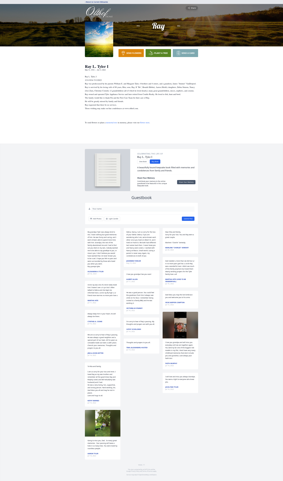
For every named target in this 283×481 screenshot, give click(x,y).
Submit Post (188, 219)
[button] (102, 423)
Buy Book (155, 161)
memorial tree (111, 122)
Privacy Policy (135, 471)
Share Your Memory (186, 182)
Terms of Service (147, 471)
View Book (143, 161)
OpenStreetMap (144, 475)
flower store (144, 122)
